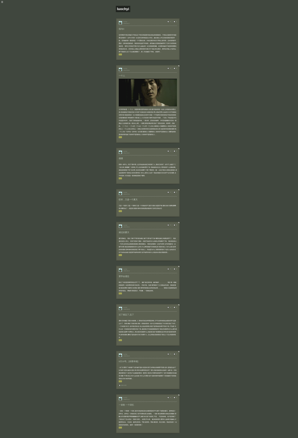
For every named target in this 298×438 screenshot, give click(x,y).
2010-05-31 (126, 227)
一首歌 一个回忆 (126, 405)
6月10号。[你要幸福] (128, 361)
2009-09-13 (126, 271)
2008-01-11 (126, 399)
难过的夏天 (124, 232)
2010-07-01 (126, 194)
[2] (174, 21)
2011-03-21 (126, 153)
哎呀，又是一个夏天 (128, 199)
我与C (121, 29)
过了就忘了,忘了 (126, 315)
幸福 (122, 385)
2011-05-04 (126, 70)
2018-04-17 (126, 23)
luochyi (125, 21)
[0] (174, 68)
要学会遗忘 (124, 276)
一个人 (122, 76)
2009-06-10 (126, 356)
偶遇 (121, 158)
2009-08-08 (126, 309)
